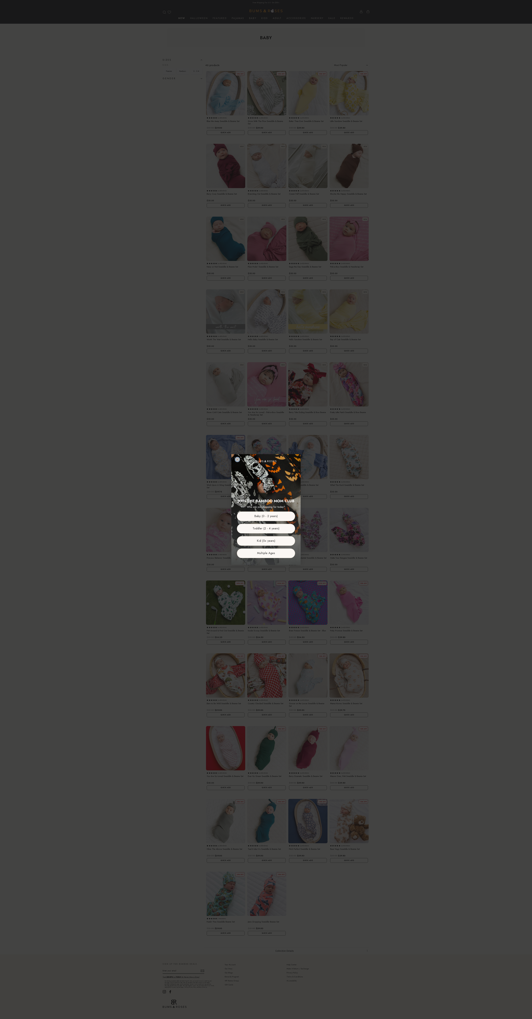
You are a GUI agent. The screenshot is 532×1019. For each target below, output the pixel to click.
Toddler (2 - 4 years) (266, 528)
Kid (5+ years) (266, 541)
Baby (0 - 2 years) (266, 516)
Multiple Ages (266, 553)
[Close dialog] (237, 459)
